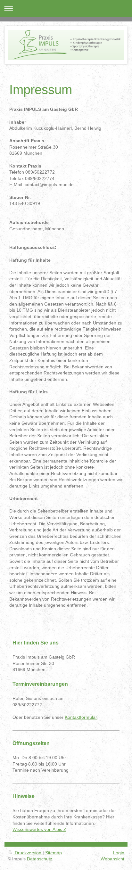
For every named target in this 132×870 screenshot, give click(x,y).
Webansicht (112, 858)
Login (118, 852)
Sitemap (53, 852)
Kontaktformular (81, 717)
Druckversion (28, 852)
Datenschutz (39, 858)
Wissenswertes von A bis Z (39, 829)
